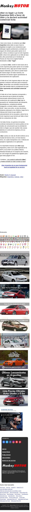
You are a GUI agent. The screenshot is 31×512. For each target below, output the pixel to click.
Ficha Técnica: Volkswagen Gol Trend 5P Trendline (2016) (14, 272)
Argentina (10, 177)
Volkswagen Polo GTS (16, 500)
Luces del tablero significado (6, 489)
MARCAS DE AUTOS (8, 460)
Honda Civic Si (20, 487)
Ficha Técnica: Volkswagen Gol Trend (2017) (14, 287)
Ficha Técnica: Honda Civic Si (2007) (14, 304)
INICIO (4, 449)
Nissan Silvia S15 (23, 492)
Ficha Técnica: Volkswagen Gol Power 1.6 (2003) (15, 255)
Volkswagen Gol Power (23, 499)
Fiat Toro (8, 487)
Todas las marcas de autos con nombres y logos (10, 490)
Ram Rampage (10, 494)
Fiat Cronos (2, 487)
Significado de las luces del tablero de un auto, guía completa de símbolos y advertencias (14, 239)
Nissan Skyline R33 (4, 492)
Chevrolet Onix (11, 495)
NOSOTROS (6, 452)
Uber (21, 177)
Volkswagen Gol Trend (5, 500)
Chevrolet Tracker (4, 497)
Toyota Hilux (22, 497)
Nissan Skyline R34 (14, 492)
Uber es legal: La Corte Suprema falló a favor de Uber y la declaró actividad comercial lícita (13, 16)
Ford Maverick (25, 494)
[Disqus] (14, 209)
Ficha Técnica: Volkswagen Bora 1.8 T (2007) (15, 337)
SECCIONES (6, 458)
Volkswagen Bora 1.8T (12, 499)
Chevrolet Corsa (3, 495)
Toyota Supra (3, 499)
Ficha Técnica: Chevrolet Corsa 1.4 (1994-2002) (14, 320)
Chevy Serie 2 (19, 495)
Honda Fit (13, 487)
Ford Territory (17, 494)
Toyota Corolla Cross (13, 497)
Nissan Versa (3, 494)
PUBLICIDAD (6, 455)
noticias (16, 177)
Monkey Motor (13, 505)
